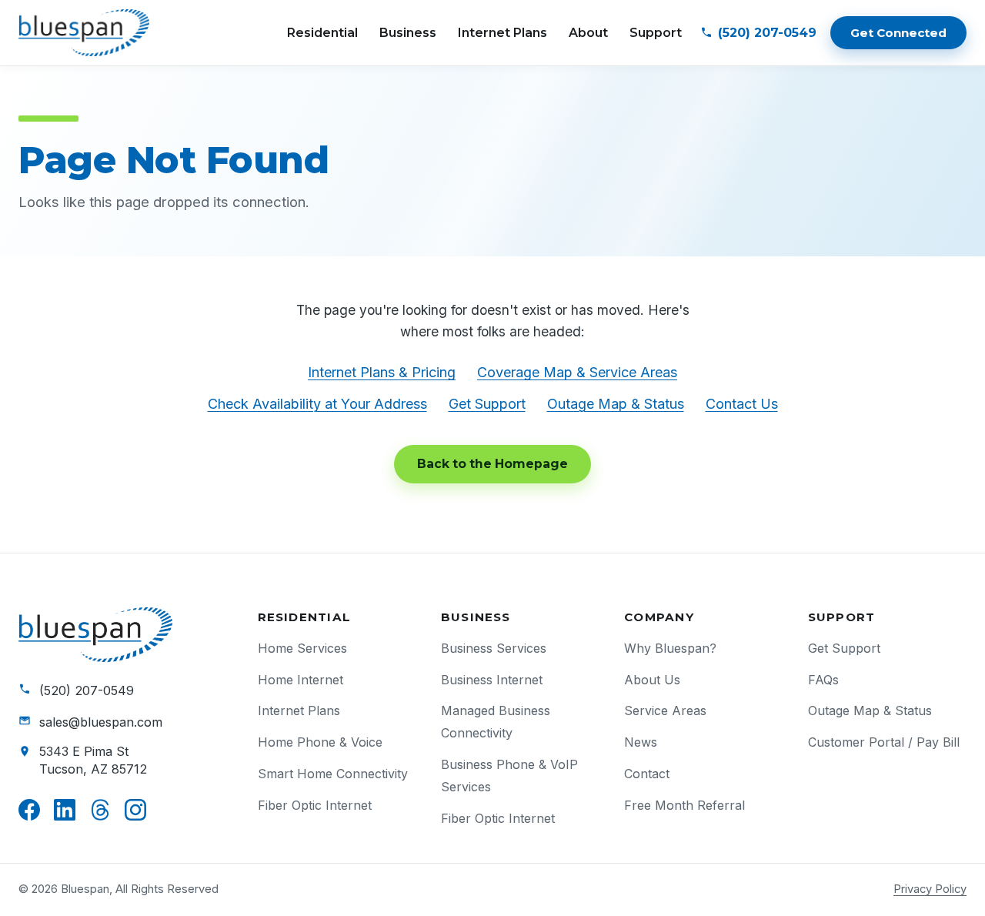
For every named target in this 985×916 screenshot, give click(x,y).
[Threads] (100, 810)
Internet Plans (502, 32)
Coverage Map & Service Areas (577, 372)
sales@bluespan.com (100, 722)
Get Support (487, 404)
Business (407, 32)
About (588, 32)
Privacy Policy (930, 889)
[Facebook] (29, 810)
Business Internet (492, 679)
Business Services (493, 648)
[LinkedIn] (64, 810)
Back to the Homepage (492, 463)
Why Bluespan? (670, 648)
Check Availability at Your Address (317, 404)
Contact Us (742, 404)
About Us (652, 679)
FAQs (823, 679)
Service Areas (665, 710)
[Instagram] (135, 810)
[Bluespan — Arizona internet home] (83, 32)
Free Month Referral (684, 805)
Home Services (302, 648)
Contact (646, 773)
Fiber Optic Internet (315, 805)
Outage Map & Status (615, 404)
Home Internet (300, 679)
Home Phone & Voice (320, 742)
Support (655, 32)
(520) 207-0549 (86, 690)
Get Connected (898, 32)
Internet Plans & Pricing (382, 372)
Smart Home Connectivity (333, 773)
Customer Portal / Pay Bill (884, 742)
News (640, 742)
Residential (322, 32)
